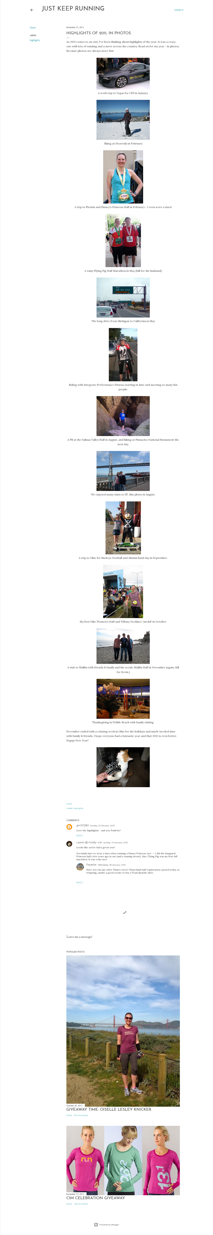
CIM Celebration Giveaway (95, 1198)
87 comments (81, 1115)
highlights (35, 40)
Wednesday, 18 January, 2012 (112, 865)
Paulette (91, 864)
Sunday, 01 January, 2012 (102, 825)
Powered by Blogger (109, 1224)
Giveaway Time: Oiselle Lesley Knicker (108, 1110)
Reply (79, 835)
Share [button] (33, 27)
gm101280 (82, 825)
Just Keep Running (73, 9)
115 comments (81, 1204)
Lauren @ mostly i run (89, 842)
